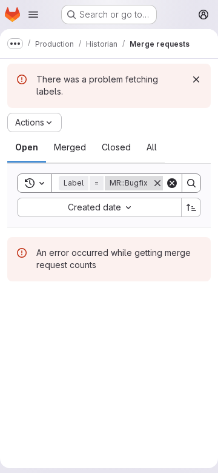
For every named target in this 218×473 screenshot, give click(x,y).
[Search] (191, 183)
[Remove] (157, 183)
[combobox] (99, 207)
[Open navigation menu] (33, 14)
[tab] (26, 147)
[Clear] (172, 183)
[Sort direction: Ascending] (191, 207)
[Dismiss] (196, 79)
